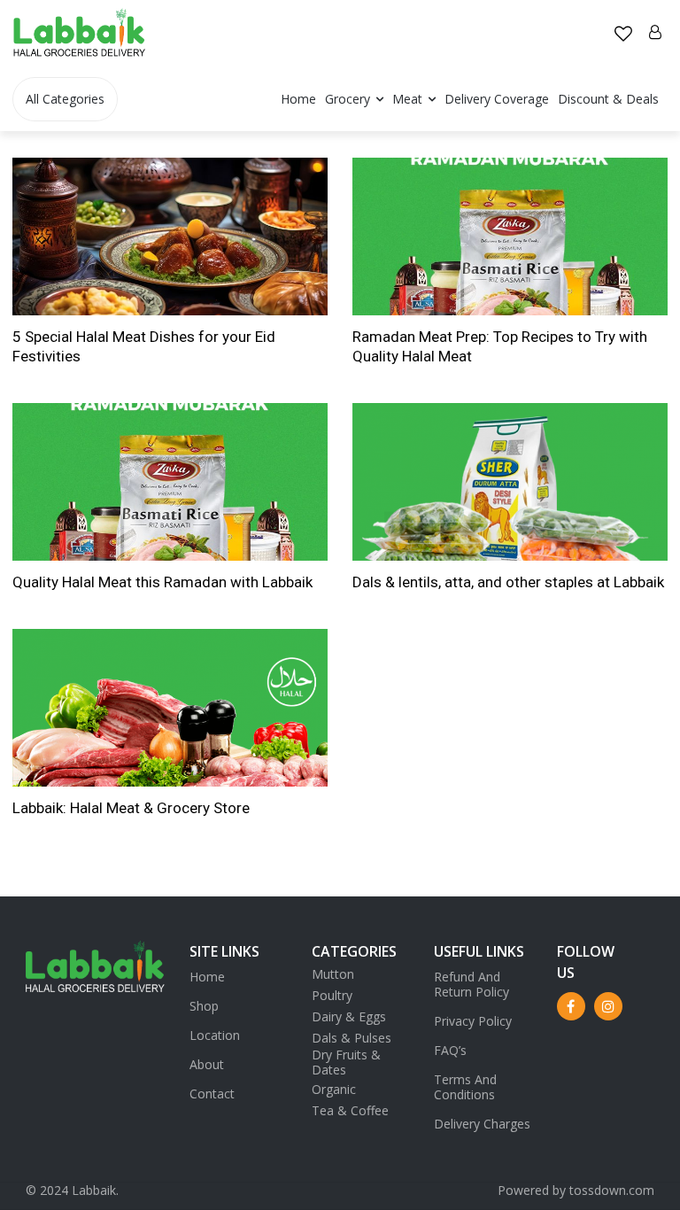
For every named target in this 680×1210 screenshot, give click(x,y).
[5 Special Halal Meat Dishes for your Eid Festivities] (170, 236)
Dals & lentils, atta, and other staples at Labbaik (508, 582)
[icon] (623, 35)
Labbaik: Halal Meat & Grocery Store (131, 808)
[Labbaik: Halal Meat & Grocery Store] (170, 708)
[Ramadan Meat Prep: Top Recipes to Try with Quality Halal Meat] (510, 236)
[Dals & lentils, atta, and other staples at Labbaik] (510, 482)
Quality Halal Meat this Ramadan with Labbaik (162, 582)
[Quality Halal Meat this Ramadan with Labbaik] (170, 482)
